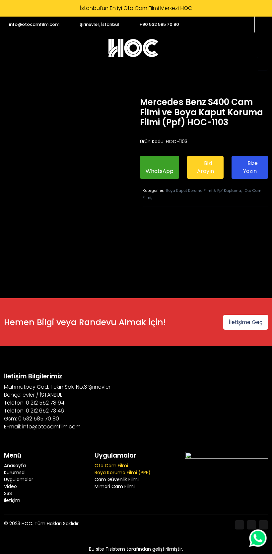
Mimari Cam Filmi (115, 486)
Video (10, 486)
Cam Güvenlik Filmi (117, 479)
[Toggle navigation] (262, 64)
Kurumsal (15, 472)
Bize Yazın (250, 167)
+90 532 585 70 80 (159, 24)
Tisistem (115, 549)
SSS (8, 493)
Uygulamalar (18, 479)
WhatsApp (159, 171)
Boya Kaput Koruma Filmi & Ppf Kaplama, (204, 190)
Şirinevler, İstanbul (99, 24)
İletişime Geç (245, 322)
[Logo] (133, 48)
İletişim (12, 500)
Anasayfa (15, 465)
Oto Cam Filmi (111, 465)
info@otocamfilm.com (34, 24)
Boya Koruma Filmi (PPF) (123, 472)
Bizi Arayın (205, 167)
